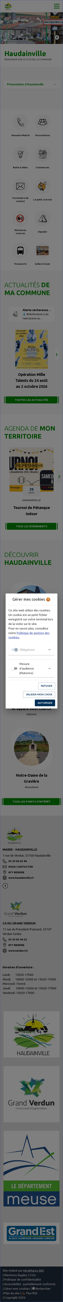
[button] (31, 649)
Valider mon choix (39, 694)
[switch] (12, 668)
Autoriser (45, 702)
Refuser (46, 685)
